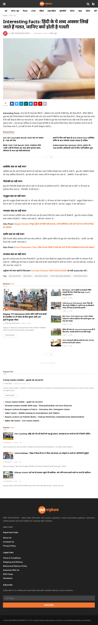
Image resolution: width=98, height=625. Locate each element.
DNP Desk (8, 383)
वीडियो (41, 10)
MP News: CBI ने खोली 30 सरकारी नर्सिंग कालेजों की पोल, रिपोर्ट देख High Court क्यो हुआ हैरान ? (76, 292)
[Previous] (47, 157)
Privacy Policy (9, 545)
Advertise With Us (11, 570)
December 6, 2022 (40, 33)
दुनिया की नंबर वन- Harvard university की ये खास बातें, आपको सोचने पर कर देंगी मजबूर (78, 330)
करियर (72, 10)
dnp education (15, 276)
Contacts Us (8, 541)
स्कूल (80, 10)
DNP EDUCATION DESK (20, 33)
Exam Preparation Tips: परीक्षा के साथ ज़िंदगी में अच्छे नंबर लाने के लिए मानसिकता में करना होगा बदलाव (54, 247)
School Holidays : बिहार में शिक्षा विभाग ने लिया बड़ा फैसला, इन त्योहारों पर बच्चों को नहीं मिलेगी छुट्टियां (52, 453)
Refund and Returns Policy (15, 566)
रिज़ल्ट (25, 10)
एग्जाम (33, 10)
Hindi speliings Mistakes (61, 276)
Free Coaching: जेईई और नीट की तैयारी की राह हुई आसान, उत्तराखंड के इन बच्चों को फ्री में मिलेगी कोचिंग (52, 433)
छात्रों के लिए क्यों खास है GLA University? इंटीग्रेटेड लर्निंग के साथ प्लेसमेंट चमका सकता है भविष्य (73, 139)
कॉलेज (88, 10)
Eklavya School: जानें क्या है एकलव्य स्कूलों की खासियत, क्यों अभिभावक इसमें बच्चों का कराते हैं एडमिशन (53, 472)
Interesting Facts (80, 276)
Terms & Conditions (12, 557)
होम (6, 10)
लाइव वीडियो (51, 10)
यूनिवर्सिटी (62, 10)
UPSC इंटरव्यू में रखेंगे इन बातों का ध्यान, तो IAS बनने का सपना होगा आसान (78, 341)
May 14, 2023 (26, 323)
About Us (7, 537)
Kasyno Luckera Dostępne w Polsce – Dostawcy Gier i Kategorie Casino (37, 409)
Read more (10, 335)
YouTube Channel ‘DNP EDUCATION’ (49, 270)
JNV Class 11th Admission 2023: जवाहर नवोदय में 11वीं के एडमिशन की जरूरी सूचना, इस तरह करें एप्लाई (78, 318)
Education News (41, 276)
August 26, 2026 (20, 383)
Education (28, 276)
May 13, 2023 (68, 298)
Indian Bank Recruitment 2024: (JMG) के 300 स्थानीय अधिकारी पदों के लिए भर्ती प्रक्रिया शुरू (73, 146)
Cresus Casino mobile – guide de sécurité (23, 380)
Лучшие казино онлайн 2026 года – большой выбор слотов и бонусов (38, 405)
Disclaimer (8, 578)
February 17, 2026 (10, 442)
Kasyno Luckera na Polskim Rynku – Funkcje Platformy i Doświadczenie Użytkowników (44, 417)
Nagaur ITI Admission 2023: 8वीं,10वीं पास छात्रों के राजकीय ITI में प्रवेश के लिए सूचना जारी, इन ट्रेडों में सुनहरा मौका (25, 317)
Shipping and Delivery (13, 561)
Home (5, 15)
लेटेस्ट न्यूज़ (15, 10)
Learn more (8, 526)
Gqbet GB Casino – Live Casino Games (22, 420)
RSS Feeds (8, 574)
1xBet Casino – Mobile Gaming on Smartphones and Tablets (32, 413)
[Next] (51, 157)
